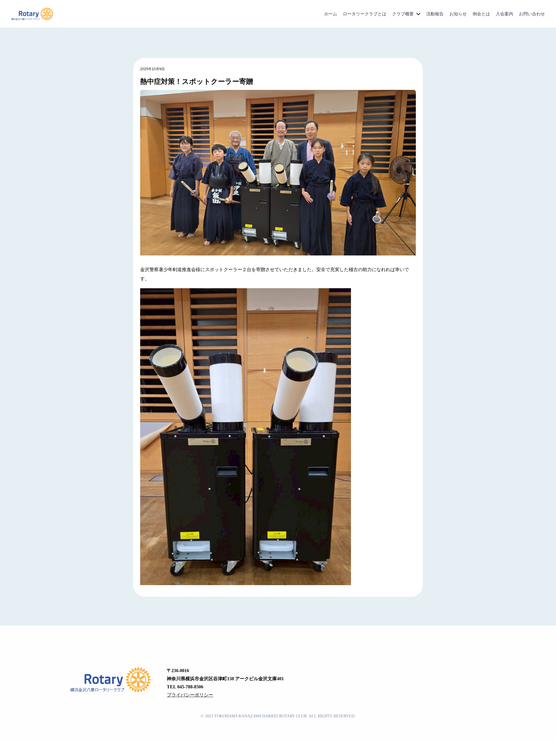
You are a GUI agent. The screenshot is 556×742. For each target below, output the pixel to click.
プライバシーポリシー (190, 694)
